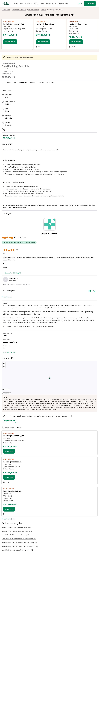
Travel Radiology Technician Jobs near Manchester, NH (20, 546)
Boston (43, 10)
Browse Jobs (18, 3)
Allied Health (6, 10)
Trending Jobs (63, 3)
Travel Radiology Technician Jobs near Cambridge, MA (19, 542)
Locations (28, 3)
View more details (9, 352)
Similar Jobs (50, 83)
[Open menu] (2, 83)
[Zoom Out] (4, 366)
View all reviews (7, 297)
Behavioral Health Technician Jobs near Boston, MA (19, 539)
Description (22, 83)
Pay (15, 83)
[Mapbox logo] (6, 393)
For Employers (39, 3)
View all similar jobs (8, 519)
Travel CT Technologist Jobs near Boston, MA (17, 527)
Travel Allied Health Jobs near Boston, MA (15, 535)
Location (41, 83)
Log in (80, 3)
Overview (8, 83)
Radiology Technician (19, 10)
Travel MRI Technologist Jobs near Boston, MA (17, 531)
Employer (32, 83)
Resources (50, 3)
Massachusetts (33, 10)
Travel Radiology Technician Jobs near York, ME (17, 550)
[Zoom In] (4, 363)
